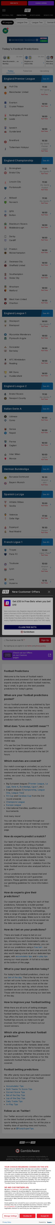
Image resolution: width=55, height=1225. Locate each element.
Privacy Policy (7, 1222)
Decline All (27, 1216)
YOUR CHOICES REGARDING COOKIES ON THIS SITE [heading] (26, 1167)
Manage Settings (10, 1216)
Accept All (44, 1216)
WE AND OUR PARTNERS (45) (16, 1187)
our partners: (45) (16, 1189)
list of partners (9, 1206)
